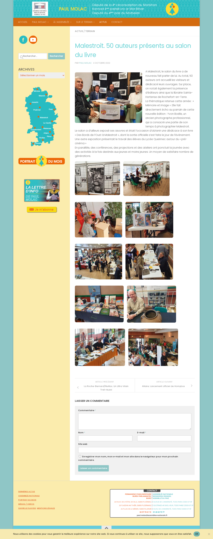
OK (196, 533)
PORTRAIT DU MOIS (27, 499)
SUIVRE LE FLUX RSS (27, 508)
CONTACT (116, 22)
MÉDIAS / (22, 504)
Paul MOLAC (85, 63)
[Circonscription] (42, 145)
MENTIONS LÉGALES (46, 508)
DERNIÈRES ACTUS (26, 491)
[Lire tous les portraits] (41, 165)
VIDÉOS (30, 504)
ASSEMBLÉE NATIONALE (29, 495)
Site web (82, 444)
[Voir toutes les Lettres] (41, 201)
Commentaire (87, 410)
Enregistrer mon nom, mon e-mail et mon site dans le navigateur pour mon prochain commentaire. (128, 458)
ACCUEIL (22, 22)
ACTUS (103, 22)
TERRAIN (90, 31)
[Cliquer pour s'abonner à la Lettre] (41, 211)
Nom (81, 432)
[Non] (209, 534)
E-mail (141, 432)
